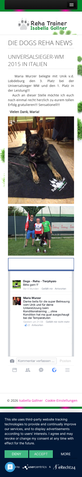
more (66, 454)
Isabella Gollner (31, 400)
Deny (16, 454)
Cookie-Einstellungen (61, 400)
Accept (41, 454)
